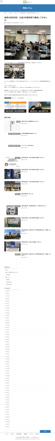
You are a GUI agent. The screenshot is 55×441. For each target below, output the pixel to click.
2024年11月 (7, 308)
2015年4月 (7, 392)
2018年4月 (7, 363)
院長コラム (38, 434)
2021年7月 (7, 329)
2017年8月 (7, 370)
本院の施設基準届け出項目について (29, 133)
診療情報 (7, 279)
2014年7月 (7, 402)
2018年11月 (7, 358)
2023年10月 (7, 312)
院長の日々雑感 (9, 284)
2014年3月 (7, 409)
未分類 (6, 269)
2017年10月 (7, 368)
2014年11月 (7, 397)
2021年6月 (7, 332)
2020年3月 (7, 344)
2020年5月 (7, 339)
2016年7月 (7, 380)
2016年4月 (7, 385)
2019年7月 (7, 351)
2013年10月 (7, 421)
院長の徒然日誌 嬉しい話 (27, 193)
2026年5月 (7, 291)
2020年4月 (7, 341)
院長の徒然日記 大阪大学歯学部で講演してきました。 (33, 181)
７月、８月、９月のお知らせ (28, 145)
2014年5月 (7, 404)
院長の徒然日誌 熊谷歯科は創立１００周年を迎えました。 (34, 205)
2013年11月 (7, 419)
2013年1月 (7, 426)
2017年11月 (7, 366)
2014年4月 (7, 407)
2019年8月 (7, 349)
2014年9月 (7, 399)
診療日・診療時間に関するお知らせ (11, 272)
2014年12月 (7, 395)
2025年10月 (7, 295)
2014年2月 (7, 412)
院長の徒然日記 (21, 98)
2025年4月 (7, 305)
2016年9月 (7, 378)
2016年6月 (7, 383)
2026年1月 (7, 293)
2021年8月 (7, 327)
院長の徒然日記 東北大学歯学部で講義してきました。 (33, 157)
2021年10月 (7, 324)
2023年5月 (7, 317)
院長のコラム (14, 98)
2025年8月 (7, 300)
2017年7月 (7, 373)
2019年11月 (7, 346)
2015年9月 (7, 387)
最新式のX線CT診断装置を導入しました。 (31, 121)
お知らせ (12, 434)
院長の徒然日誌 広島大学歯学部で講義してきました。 (33, 217)
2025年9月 (7, 298)
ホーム (7, 434)
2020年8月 (7, 337)
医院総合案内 (18, 434)
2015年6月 (7, 390)
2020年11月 (7, 334)
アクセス (31, 434)
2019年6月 (7, 354)
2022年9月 (7, 320)
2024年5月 (7, 310)
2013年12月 (7, 416)
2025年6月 (7, 303)
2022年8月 (7, 322)
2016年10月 (7, 375)
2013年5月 (7, 424)
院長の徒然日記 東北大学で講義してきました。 (32, 242)
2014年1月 (7, 414)
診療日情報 (8, 274)
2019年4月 (7, 356)
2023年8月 (7, 315)
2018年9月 (7, 361)
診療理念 (25, 434)
